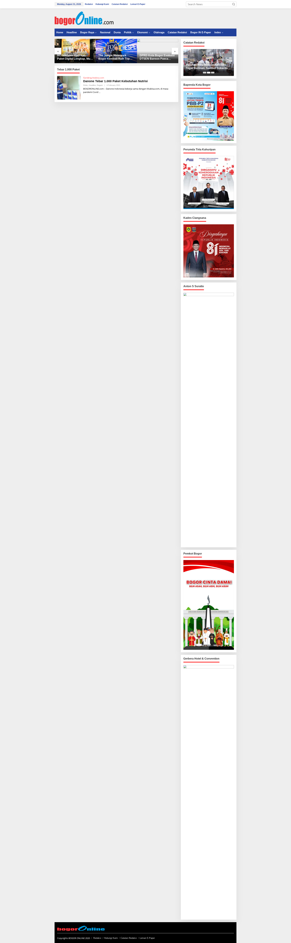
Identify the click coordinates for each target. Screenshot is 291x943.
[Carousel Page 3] (212, 72)
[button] (233, 4)
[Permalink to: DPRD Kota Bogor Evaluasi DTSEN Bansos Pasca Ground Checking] (157, 51)
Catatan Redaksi (129, 938)
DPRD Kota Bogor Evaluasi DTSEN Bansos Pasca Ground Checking (157, 57)
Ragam (100, 85)
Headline (92, 85)
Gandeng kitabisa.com (93, 77)
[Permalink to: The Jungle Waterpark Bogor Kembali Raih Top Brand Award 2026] (116, 51)
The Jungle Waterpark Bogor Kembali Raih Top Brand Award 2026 (114, 57)
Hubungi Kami (111, 938)
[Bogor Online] (84, 18)
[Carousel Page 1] (204, 72)
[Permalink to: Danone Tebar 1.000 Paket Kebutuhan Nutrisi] (69, 87)
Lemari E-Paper (147, 938)
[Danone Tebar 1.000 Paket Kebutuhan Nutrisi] (99, 92)
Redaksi (97, 938)
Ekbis (85, 85)
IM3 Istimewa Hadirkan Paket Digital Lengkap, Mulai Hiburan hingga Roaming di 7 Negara (75, 57)
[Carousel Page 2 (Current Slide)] (208, 72)
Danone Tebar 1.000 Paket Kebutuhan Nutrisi (115, 81)
